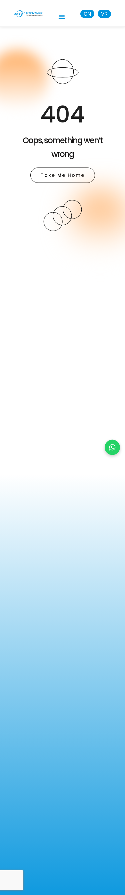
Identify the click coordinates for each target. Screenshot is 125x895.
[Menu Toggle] (61, 16)
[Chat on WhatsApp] (112, 447)
